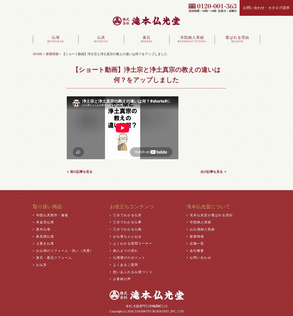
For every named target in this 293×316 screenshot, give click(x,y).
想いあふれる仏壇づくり (132, 272)
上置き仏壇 (45, 243)
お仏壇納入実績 (202, 229)
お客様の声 (122, 279)
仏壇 (55, 39)
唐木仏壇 (43, 229)
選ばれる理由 (237, 39)
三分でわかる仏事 (127, 222)
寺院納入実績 (192, 39)
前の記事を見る (81, 171)
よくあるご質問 (125, 265)
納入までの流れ (125, 250)
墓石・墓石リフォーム (54, 257)
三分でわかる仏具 (127, 215)
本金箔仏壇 (45, 222)
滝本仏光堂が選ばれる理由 (211, 215)
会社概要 (197, 250)
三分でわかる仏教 (127, 229)
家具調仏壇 (45, 236)
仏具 (101, 39)
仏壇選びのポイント (129, 257)
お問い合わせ (200, 257)
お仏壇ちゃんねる (127, 236)
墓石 (146, 39)
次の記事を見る (212, 171)
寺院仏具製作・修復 (52, 215)
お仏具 (41, 265)
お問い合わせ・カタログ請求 (266, 8)
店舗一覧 (197, 243)
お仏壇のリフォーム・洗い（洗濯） (64, 250)
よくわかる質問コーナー (132, 243)
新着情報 (197, 236)
